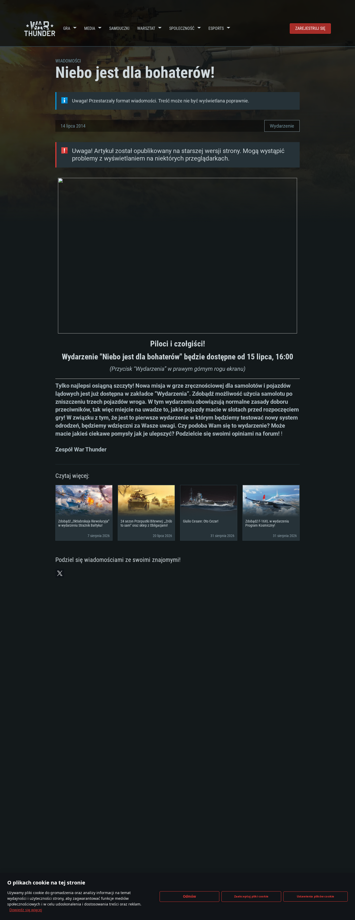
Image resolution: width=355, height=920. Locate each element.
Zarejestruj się (310, 28)
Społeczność (181, 28)
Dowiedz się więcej (25, 909)
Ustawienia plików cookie (315, 896)
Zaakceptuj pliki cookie (251, 896)
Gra (66, 28)
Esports (216, 28)
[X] (59, 573)
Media (89, 28)
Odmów (189, 896)
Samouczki (119, 28)
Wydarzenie (282, 126)
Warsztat (146, 28)
